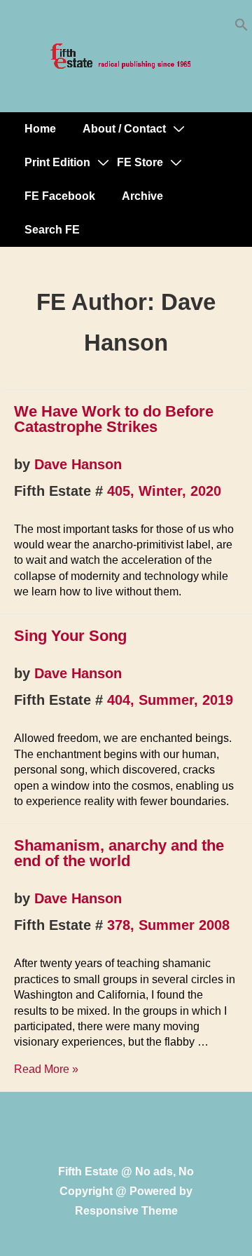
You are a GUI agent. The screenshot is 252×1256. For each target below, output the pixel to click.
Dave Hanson (78, 464)
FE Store (140, 162)
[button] (241, 28)
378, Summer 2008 (168, 925)
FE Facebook (59, 196)
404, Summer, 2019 (170, 700)
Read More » (46, 1069)
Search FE (52, 230)
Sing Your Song (70, 635)
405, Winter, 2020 (164, 491)
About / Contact (124, 129)
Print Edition (57, 162)
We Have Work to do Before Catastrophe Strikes (114, 419)
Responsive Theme (126, 1211)
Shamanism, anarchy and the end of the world (119, 853)
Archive (142, 196)
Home (40, 129)
